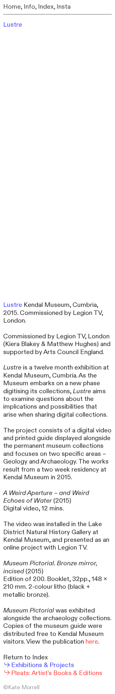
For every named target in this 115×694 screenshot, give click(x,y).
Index (46, 6)
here (92, 641)
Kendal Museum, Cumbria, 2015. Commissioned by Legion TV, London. (53, 312)
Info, (30, 6)
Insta (64, 6)
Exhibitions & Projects (42, 665)
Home (12, 6)
